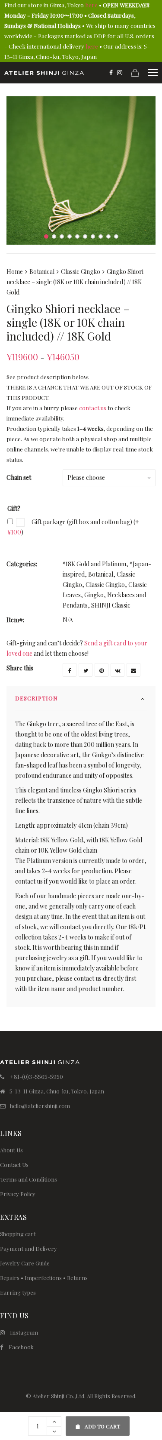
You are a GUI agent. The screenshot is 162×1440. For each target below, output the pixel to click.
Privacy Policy (17, 1193)
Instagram (24, 1332)
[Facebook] (111, 72)
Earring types (18, 1292)
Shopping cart (18, 1233)
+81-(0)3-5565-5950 (36, 1076)
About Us (11, 1150)
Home (14, 271)
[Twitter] (85, 670)
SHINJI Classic (110, 605)
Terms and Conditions (28, 1179)
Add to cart (97, 1423)
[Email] (133, 670)
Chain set (18, 477)
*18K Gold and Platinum (94, 564)
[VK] (117, 670)
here (91, 5)
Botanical (41, 271)
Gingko (94, 595)
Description (36, 698)
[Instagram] (119, 72)
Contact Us (14, 1164)
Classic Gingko (80, 271)
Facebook (21, 1347)
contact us (92, 407)
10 (116, 236)
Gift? (13, 508)
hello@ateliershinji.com (40, 1105)
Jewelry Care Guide (25, 1263)
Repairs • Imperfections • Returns (44, 1277)
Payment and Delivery (28, 1248)
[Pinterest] (101, 670)
